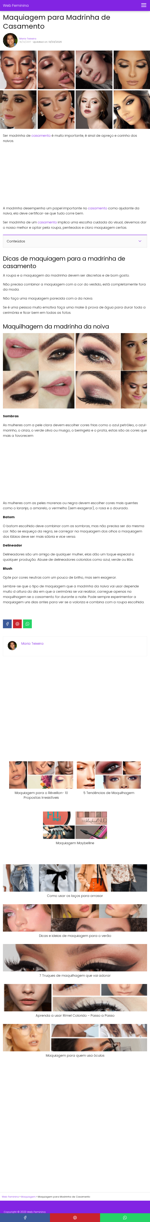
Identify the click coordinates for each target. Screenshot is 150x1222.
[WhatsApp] (27, 623)
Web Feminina (16, 5)
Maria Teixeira (27, 38)
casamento (41, 135)
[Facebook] (7, 623)
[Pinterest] (17, 623)
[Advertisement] (58, 174)
